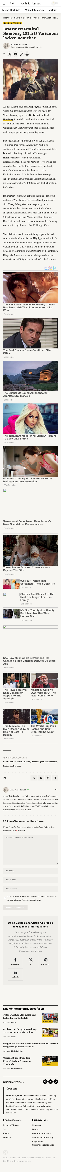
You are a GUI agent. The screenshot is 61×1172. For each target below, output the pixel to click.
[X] (30, 962)
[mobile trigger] (5, 3)
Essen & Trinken (12, 23)
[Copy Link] (21, 54)
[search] (47, 3)
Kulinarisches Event (12, 766)
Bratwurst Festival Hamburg (16, 761)
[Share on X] (9, 54)
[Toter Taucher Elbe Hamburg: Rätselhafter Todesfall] (50, 1018)
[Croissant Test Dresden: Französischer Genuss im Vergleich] (50, 1061)
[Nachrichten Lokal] (30, 3)
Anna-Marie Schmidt (19, 44)
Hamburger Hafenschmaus (44, 761)
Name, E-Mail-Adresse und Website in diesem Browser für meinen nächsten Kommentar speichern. (31, 898)
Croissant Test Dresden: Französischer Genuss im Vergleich (17, 1060)
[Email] (15, 54)
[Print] (27, 54)
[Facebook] (15, 962)
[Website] (56, 790)
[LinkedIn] (15, 974)
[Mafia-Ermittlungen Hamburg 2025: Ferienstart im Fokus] (50, 1032)
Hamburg (47, 1021)
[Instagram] (45, 962)
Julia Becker (11, 1022)
